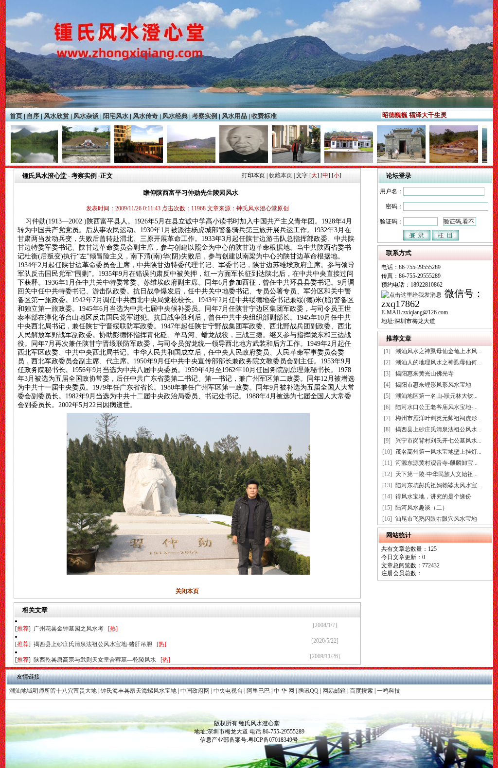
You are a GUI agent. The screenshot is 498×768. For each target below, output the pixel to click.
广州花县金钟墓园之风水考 (69, 628)
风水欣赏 (56, 115)
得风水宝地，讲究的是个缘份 (433, 496)
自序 (33, 115)
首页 (16, 115)
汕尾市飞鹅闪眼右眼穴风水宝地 (436, 518)
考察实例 (204, 115)
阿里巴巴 (258, 690)
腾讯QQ (308, 690)
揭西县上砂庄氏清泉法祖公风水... (438, 429)
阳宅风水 (115, 115)
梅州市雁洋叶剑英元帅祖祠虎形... (438, 418)
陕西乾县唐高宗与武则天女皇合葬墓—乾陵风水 (95, 659)
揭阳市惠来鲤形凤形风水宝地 (433, 384)
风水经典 (175, 115)
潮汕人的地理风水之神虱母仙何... (438, 362)
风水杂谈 (86, 115)
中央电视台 (228, 690)
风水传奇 (145, 115)
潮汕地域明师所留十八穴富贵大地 (53, 690)
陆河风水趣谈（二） (421, 507)
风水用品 (234, 115)
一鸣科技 (388, 690)
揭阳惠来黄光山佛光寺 (424, 373)
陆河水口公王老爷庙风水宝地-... (436, 407)
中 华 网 (284, 690)
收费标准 (264, 115)
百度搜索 (361, 690)
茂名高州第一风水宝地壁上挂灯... (438, 451)
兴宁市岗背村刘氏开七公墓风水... (438, 440)
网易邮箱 (334, 690)
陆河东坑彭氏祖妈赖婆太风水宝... (438, 485)
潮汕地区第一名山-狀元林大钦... (436, 396)
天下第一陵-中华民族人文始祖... (436, 474)
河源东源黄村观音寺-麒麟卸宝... (436, 463)
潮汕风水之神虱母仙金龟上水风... (438, 351)
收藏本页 (280, 175)
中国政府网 (195, 690)
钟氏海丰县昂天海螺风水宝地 (139, 690)
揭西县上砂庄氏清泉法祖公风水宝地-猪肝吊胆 (93, 644)
